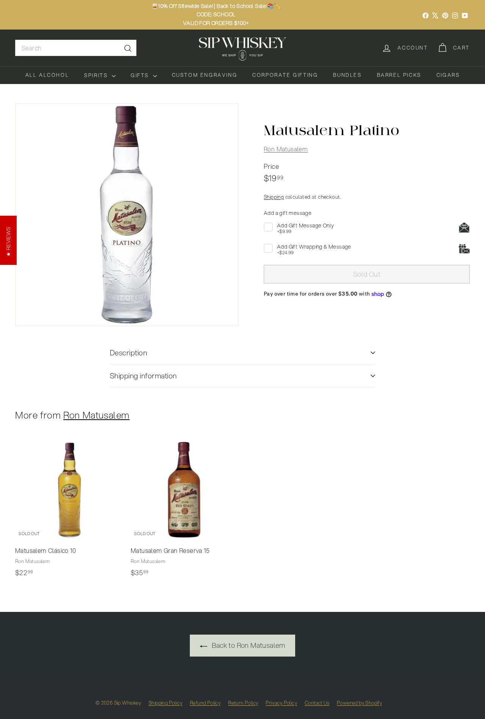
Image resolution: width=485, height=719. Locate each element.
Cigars (448, 75)
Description (128, 352)
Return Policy (243, 702)
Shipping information (143, 375)
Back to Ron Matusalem (247, 645)
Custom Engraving (205, 75)
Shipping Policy (165, 702)
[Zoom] (127, 215)
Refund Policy (205, 702)
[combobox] (75, 48)
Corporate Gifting (285, 75)
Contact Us (317, 702)
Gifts (141, 75)
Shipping (274, 196)
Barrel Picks (399, 75)
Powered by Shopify (359, 702)
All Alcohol (47, 75)
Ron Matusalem (286, 148)
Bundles (347, 75)
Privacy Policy (281, 702)
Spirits (97, 75)
